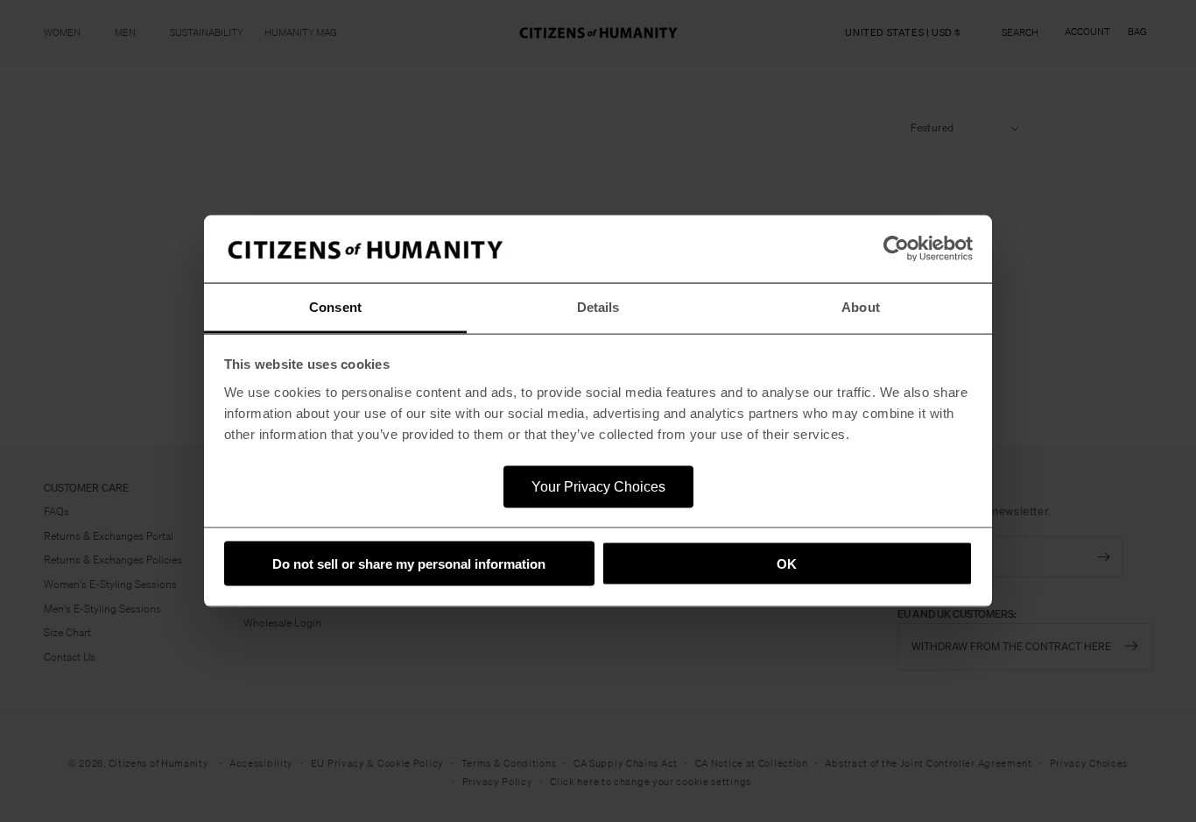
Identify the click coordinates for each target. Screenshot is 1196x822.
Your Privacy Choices (598, 485)
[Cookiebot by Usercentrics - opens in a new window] (896, 249)
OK (787, 563)
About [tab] (860, 306)
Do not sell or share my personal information (408, 563)
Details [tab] (598, 306)
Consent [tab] (335, 306)
